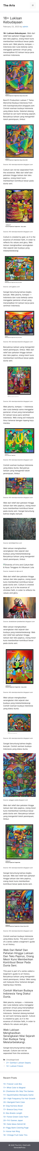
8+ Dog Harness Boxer (13, 1106)
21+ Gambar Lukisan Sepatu (18, 1063)
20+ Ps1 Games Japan (13, 1120)
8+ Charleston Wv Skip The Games (18, 1091)
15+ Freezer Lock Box (12, 1084)
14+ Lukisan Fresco (14, 1066)
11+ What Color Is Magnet (14, 1088)
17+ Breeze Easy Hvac (13, 1109)
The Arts (9, 5)
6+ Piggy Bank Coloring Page (15, 1128)
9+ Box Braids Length (12, 1113)
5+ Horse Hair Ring (11, 1131)
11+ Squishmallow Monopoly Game (18, 1095)
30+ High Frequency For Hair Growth (19, 1098)
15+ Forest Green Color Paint (15, 1117)
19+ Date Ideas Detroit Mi (14, 1124)
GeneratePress (19, 1147)
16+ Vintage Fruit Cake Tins (15, 1135)
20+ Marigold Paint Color (14, 1102)
